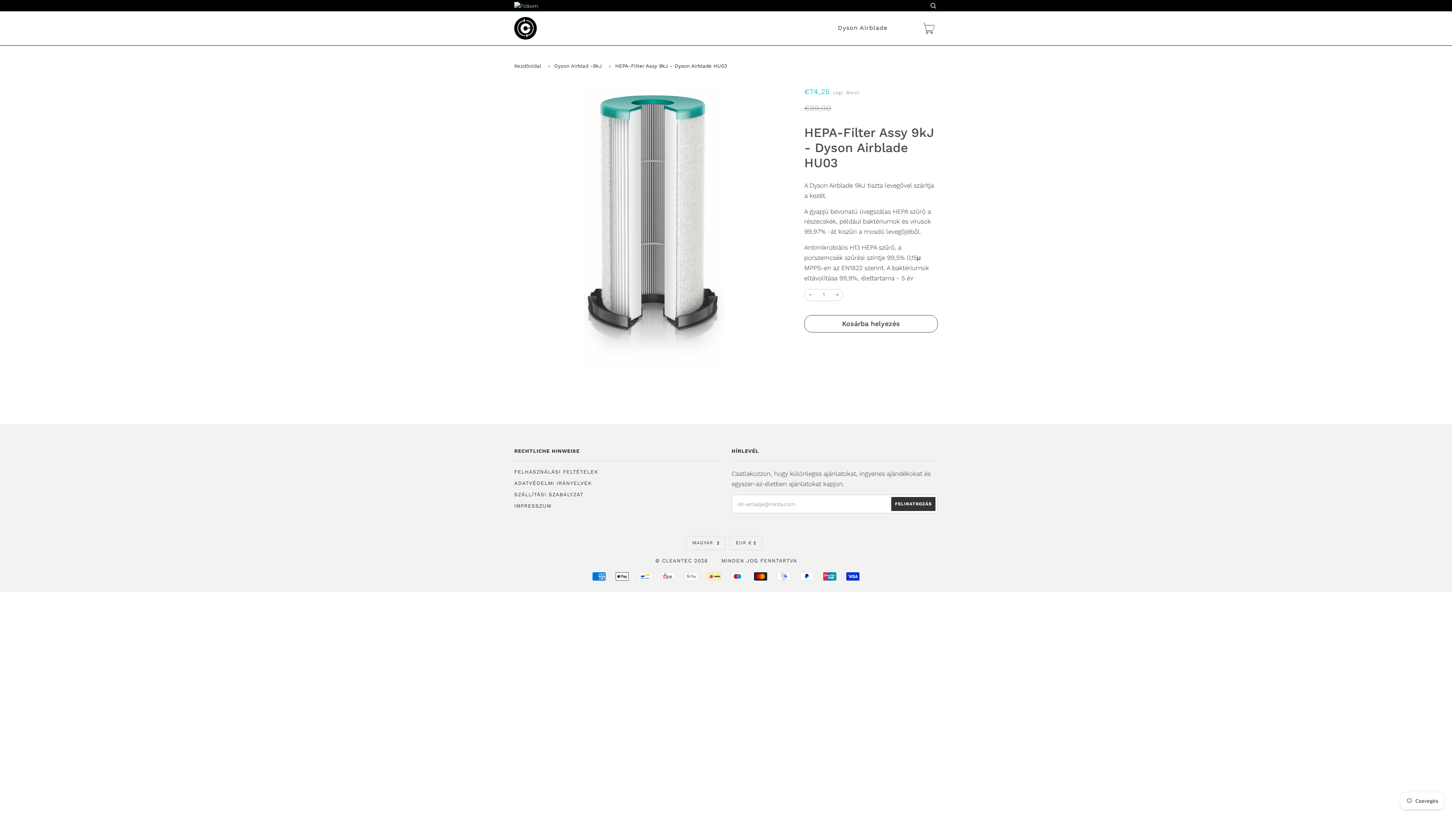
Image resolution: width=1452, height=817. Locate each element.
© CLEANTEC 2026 (681, 561)
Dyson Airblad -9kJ (578, 66)
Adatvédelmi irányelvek (553, 483)
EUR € (744, 542)
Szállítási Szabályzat (548, 494)
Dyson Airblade (862, 27)
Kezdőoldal (527, 66)
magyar (703, 542)
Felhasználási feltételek (556, 472)
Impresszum (532, 506)
